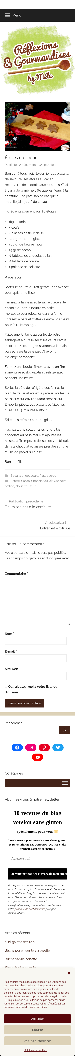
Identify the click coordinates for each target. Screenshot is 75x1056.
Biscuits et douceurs (24, 475)
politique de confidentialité (30, 909)
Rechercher (13, 723)
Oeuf (32, 486)
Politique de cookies (35, 1050)
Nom (9, 634)
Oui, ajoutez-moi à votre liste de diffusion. (31, 689)
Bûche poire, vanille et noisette (27, 950)
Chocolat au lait (42, 481)
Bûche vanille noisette (21, 959)
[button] (69, 973)
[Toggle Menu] (65, 783)
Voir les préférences (37, 1041)
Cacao (25, 481)
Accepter (37, 1019)
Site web (11, 669)
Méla (52, 165)
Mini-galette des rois (20, 942)
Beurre (15, 481)
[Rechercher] (64, 730)
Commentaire (16, 573)
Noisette (21, 486)
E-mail (11, 651)
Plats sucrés (48, 475)
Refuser (37, 1030)
